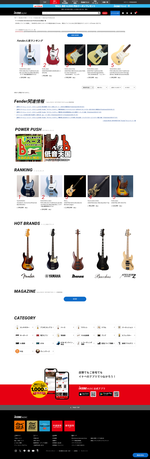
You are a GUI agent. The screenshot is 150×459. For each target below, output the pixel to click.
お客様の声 (36, 438)
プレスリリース (84, 450)
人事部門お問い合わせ (38, 445)
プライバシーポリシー (51, 450)
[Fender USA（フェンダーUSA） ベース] (28, 254)
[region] (75, 255)
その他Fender (120, 32)
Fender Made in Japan (54, 32)
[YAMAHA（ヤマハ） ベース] (53, 254)
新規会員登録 (133, 2)
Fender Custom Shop (30, 32)
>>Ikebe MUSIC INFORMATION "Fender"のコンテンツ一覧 (119, 120)
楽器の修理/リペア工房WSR (97, 438)
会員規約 (76, 450)
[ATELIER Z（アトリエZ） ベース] (128, 254)
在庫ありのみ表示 (115, 87)
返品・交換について (19, 440)
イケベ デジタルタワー (77, 442)
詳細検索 (105, 13)
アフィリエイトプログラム (20, 445)
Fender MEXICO (42, 32)
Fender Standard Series (68, 32)
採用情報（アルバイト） (58, 445)
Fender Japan (92, 32)
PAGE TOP (76, 407)
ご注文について (18, 438)
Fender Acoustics (81, 32)
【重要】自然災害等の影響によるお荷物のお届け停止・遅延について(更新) (75, 9)
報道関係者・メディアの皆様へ (40, 442)
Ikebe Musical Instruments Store (79, 438)
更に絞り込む (86, 87)
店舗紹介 (54, 440)
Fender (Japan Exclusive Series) (106, 32)
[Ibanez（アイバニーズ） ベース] (78, 254)
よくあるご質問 (18, 442)
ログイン (126, 2)
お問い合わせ (36, 440)
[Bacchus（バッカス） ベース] (103, 254)
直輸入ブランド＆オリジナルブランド (100, 440)
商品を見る (140, 455)
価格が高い (99, 87)
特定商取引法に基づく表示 (64, 450)
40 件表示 (127, 87)
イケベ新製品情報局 (76, 440)
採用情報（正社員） (57, 442)
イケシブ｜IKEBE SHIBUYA (78, 445)
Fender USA (19, 32)
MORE (75, 299)
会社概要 (54, 438)
